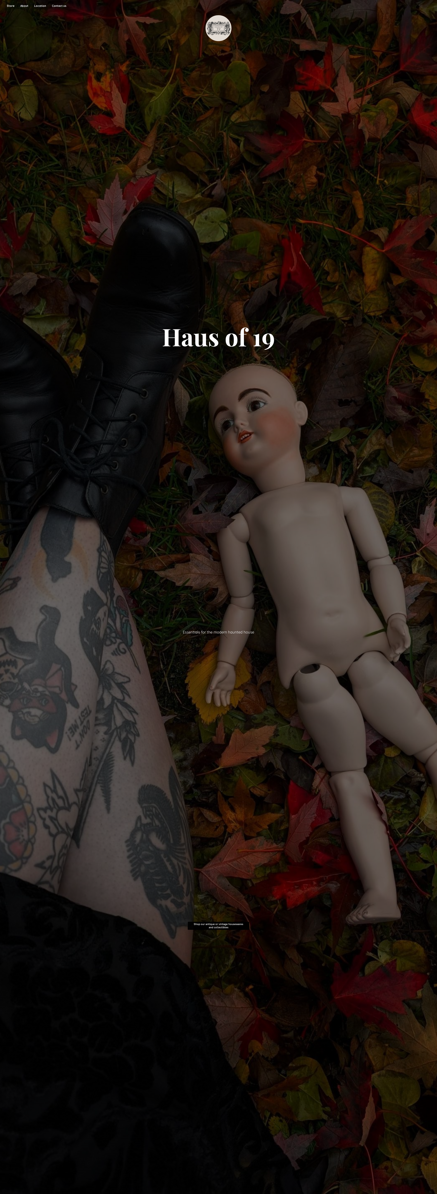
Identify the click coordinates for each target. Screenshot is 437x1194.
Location (40, 6)
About (24, 6)
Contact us (59, 6)
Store (11, 6)
